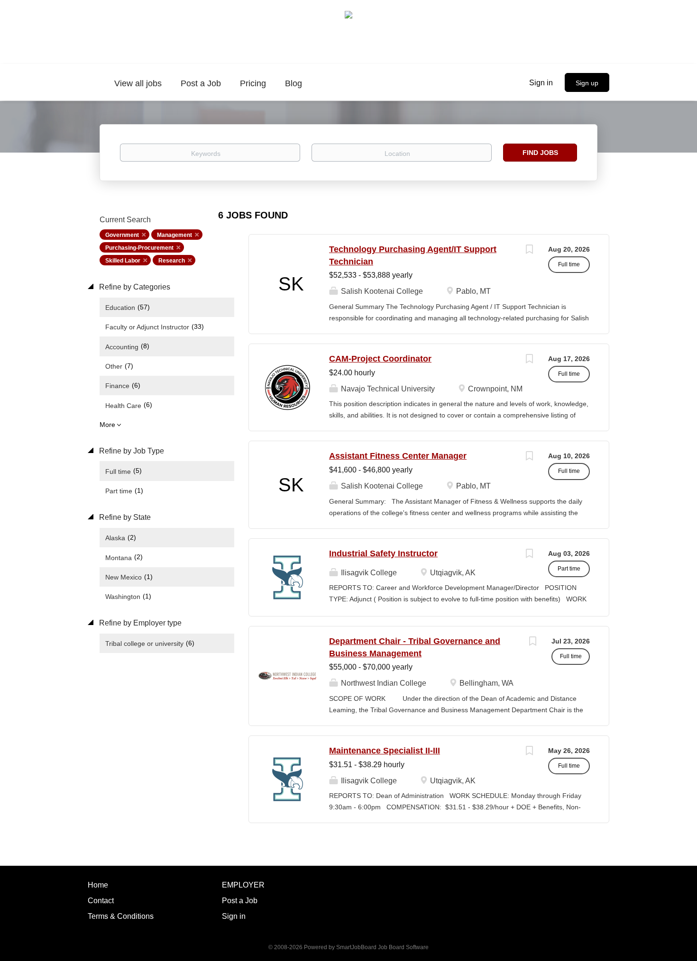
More (107, 424)
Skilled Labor (122, 260)
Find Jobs (540, 152)
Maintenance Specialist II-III (384, 750)
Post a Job (239, 901)
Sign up (587, 83)
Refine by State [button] (124, 517)
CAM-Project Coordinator (380, 358)
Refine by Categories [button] (133, 287)
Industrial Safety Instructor (383, 553)
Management (174, 235)
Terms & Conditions (121, 916)
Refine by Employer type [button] (139, 623)
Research (171, 260)
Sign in (541, 83)
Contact (101, 901)
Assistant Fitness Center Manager (398, 456)
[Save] (529, 250)
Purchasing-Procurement (139, 248)
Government (122, 235)
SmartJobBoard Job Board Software (382, 947)
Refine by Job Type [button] (130, 451)
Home (98, 885)
